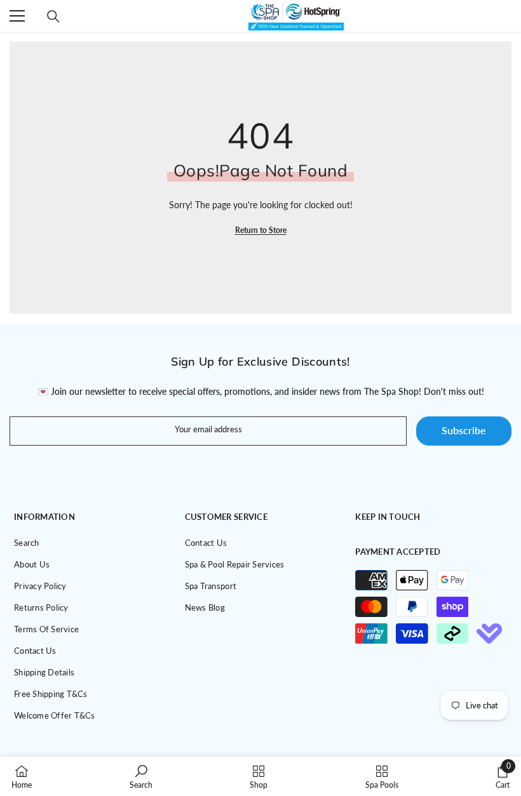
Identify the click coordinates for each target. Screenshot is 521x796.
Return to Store (261, 230)
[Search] (53, 16)
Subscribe (464, 430)
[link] (141, 776)
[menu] (17, 15)
